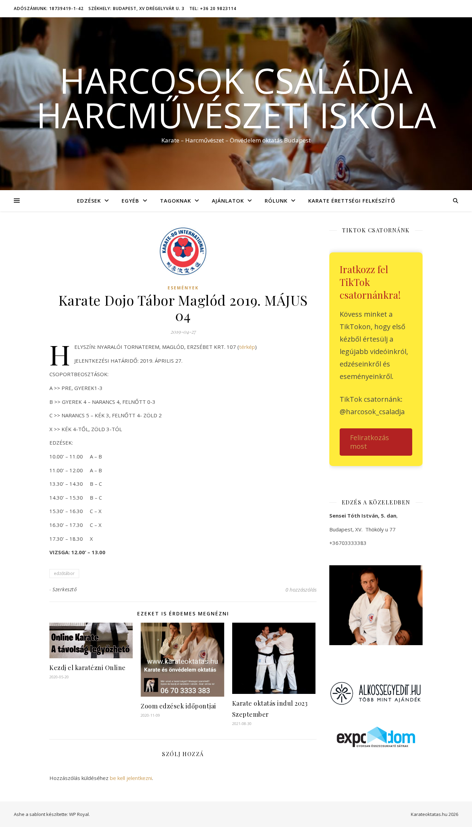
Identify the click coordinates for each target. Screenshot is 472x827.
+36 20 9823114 (355, 558)
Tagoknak (175, 200)
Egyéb (130, 200)
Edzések (89, 200)
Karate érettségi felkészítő (351, 200)
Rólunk (276, 200)
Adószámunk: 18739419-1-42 (49, 8)
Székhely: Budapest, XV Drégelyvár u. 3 (136, 8)
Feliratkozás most (369, 442)
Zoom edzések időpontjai (178, 706)
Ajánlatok (228, 200)
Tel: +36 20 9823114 (212, 8)
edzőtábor (64, 573)
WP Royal (79, 814)
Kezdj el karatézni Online (87, 667)
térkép (247, 346)
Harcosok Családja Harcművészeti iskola (236, 97)
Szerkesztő (65, 589)
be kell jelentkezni (131, 777)
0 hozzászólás (301, 589)
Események (183, 288)
